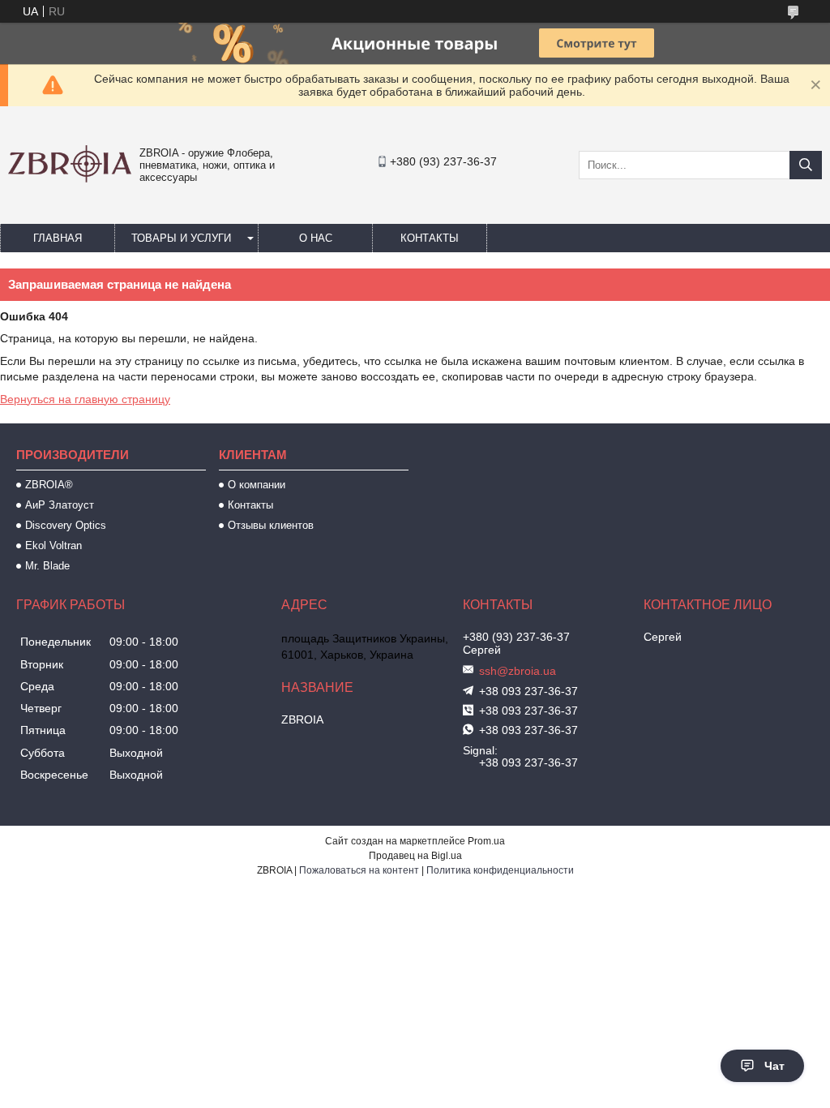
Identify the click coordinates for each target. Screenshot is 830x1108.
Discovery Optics (65, 525)
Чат (774, 1065)
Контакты (429, 238)
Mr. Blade (47, 566)
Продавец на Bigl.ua (415, 855)
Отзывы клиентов (271, 525)
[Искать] (805, 165)
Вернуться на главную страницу (85, 399)
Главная (57, 238)
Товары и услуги (181, 238)
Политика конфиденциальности (500, 870)
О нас (315, 238)
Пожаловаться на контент (359, 870)
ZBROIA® (49, 485)
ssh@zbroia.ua (517, 670)
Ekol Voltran (53, 545)
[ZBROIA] (69, 178)
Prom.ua (486, 841)
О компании (256, 485)
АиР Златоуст (59, 505)
